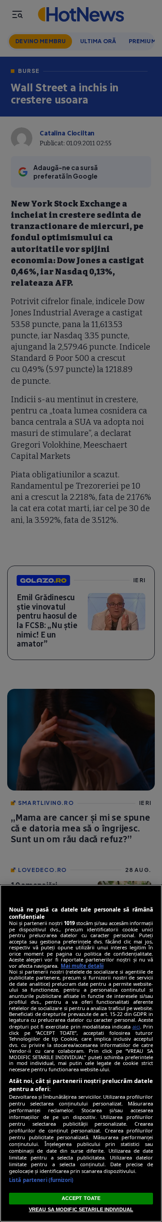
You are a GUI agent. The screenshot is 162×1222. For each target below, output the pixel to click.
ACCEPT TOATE (81, 1198)
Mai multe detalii (82, 965)
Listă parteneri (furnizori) (41, 1180)
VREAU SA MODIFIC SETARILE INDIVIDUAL (81, 1209)
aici (136, 1026)
